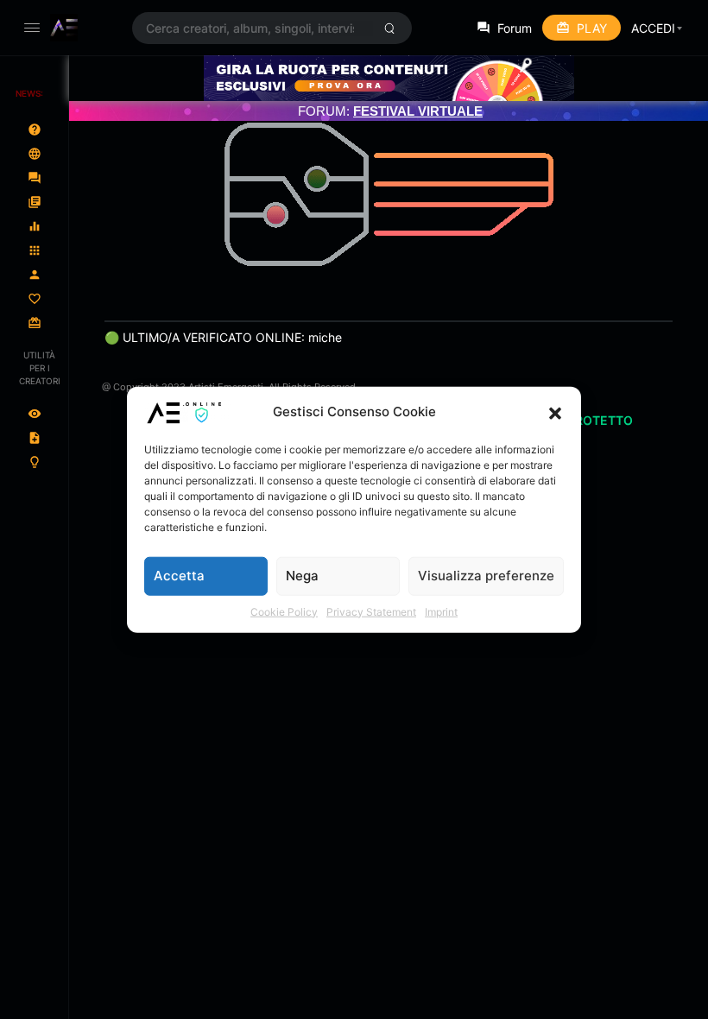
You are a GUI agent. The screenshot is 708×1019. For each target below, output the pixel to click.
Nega (302, 575)
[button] (555, 412)
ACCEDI (653, 28)
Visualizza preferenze (486, 575)
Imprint (441, 610)
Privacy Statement (371, 610)
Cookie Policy (284, 610)
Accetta (179, 575)
